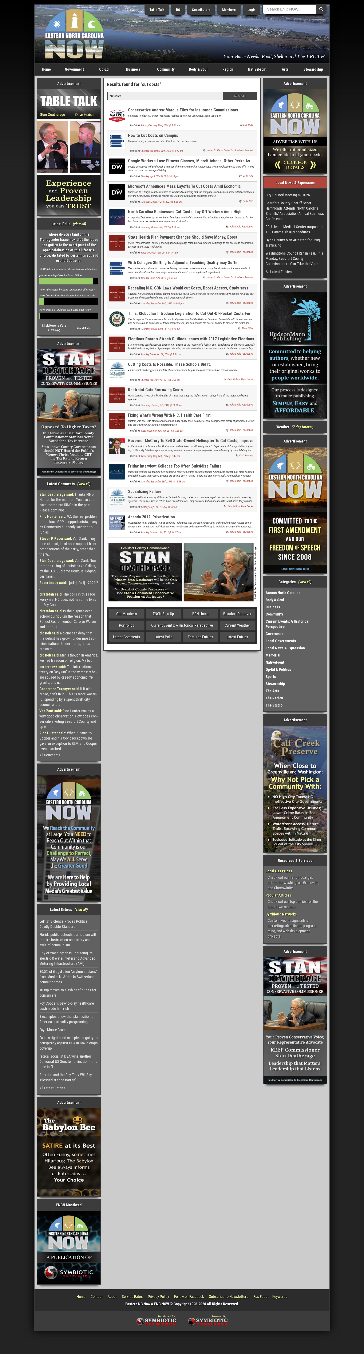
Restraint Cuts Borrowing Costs (155, 389)
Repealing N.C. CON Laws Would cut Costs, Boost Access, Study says (188, 288)
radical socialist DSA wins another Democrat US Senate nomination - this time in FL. (68, 1061)
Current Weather (237, 625)
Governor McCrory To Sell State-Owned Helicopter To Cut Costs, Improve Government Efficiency (190, 443)
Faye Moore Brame (53, 1030)
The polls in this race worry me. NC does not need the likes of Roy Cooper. (67, 599)
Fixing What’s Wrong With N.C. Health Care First (169, 415)
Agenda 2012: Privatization (151, 516)
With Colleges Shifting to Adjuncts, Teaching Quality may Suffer (183, 262)
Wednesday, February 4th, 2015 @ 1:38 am (162, 430)
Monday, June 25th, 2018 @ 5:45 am (159, 278)
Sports (271, 676)
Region (227, 69)
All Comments (49, 755)
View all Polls (83, 328)
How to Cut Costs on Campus (153, 135)
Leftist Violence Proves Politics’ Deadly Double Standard (63, 924)
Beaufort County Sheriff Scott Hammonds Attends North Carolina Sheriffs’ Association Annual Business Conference (295, 211)
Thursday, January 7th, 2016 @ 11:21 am (161, 405)
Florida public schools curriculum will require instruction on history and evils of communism (67, 939)
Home (46, 69)
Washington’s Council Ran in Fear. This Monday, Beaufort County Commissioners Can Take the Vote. (294, 258)
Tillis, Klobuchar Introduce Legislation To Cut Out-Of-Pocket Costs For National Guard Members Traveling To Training (189, 316)
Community (166, 69)
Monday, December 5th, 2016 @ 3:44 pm (161, 354)
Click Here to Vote (54, 326)
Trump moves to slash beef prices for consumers (67, 992)
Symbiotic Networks (281, 914)
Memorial (273, 655)
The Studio (274, 705)
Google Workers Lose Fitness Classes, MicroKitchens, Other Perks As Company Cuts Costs (189, 163)
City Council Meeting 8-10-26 (288, 195)
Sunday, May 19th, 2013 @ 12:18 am (159, 507)
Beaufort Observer (237, 614)
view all (79, 224)
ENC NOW (248, 124)
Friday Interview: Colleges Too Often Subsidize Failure (175, 466)
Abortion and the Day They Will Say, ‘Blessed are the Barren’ (65, 1077)
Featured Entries (200, 637)
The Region (274, 698)
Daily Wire (248, 175)
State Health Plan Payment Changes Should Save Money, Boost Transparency (182, 239)
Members (229, 10)
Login (252, 10)
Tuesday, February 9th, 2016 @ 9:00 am (160, 379)
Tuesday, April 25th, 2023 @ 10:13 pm (160, 176)
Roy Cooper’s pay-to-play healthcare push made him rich (66, 1006)
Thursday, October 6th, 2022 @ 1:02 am (160, 227)
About (112, 1296)
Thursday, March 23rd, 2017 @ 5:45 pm (160, 329)
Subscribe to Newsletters (228, 1296)
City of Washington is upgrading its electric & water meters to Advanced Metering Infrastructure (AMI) (67, 958)
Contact (97, 1296)
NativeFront (257, 69)
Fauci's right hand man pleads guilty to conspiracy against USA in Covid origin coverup (68, 1043)
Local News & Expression (285, 648)
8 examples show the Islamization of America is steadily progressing (67, 1019)
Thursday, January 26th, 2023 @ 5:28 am (161, 201)
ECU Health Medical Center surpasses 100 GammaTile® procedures (294, 229)
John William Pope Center (240, 379)
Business (133, 69)
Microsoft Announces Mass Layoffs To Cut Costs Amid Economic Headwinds (184, 189)
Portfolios (126, 625)
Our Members (126, 614)
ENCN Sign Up (163, 614)
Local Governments (281, 641)
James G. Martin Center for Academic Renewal (230, 150)
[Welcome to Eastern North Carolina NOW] (74, 33)
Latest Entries (237, 637)
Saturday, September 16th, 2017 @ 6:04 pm (162, 303)
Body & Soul (198, 69)
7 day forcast (302, 427)
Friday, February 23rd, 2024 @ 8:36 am (160, 125)
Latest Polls (163, 637)
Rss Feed (260, 1296)
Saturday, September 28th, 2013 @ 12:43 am (163, 481)
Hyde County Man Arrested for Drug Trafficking (293, 242)
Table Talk (156, 10)
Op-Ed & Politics (278, 669)
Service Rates (132, 1296)
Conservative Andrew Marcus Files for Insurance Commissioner (183, 109)
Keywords (279, 1296)
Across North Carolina (283, 592)
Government (74, 69)
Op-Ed (103, 69)
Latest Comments (126, 637)
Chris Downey (246, 455)
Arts (285, 69)
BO (178, 10)
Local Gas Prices (279, 871)
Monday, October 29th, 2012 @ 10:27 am (161, 532)
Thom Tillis (247, 328)
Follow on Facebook (189, 1296)
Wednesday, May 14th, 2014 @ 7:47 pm (160, 456)
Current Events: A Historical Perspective (182, 625)
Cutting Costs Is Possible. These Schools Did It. (169, 364)
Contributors (201, 10)
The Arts (272, 691)
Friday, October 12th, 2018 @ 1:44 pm (159, 252)
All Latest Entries (52, 1088)
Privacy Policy (158, 1296)
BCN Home (200, 614)
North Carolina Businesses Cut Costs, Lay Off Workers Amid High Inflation (184, 214)
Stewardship (313, 69)
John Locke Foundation (241, 226)
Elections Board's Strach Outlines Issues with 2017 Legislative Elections (191, 338)
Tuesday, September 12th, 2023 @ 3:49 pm (162, 150)
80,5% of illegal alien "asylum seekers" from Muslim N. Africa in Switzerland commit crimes (68, 976)
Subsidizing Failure (144, 491)
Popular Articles (278, 895)
